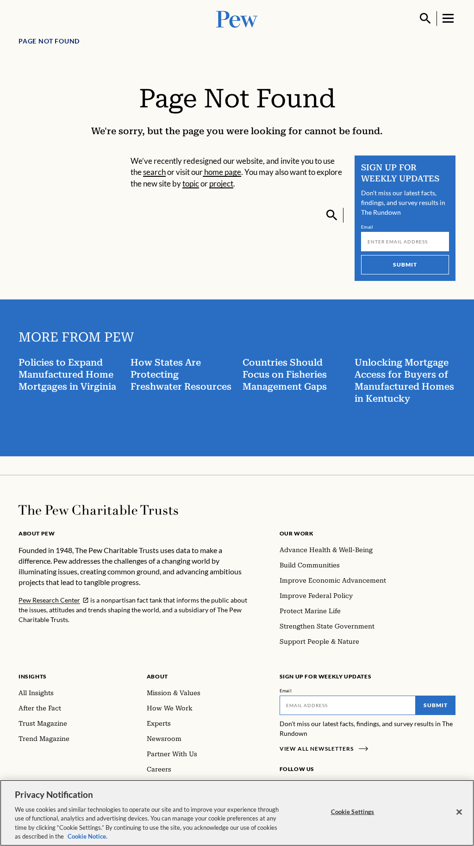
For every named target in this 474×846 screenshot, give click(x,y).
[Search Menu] (425, 18)
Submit (405, 264)
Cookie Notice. (87, 836)
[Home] (98, 510)
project (221, 183)
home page (222, 172)
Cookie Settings (352, 811)
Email (367, 226)
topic (190, 183)
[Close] (459, 812)
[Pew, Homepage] (237, 18)
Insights (33, 676)
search (154, 172)
